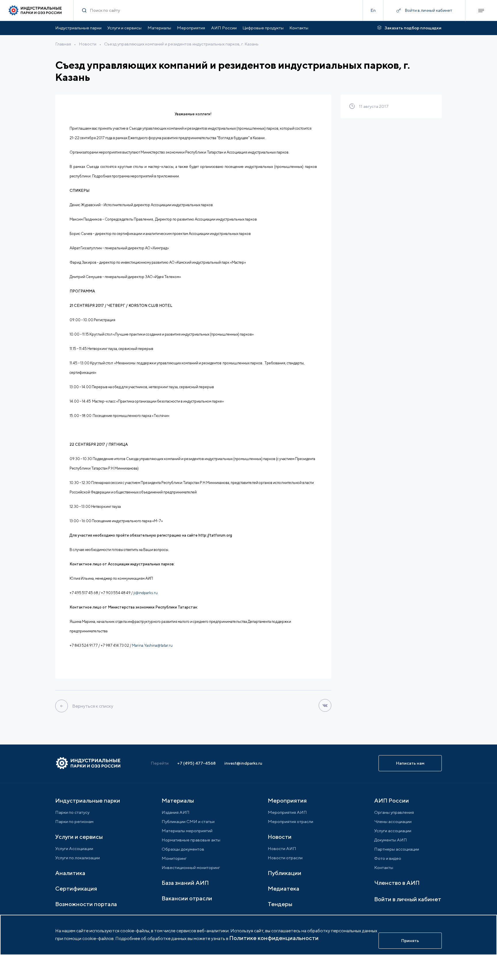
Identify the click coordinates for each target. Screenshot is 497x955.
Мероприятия (191, 27)
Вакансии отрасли (187, 898)
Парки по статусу (72, 812)
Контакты (298, 27)
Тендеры (280, 904)
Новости (87, 43)
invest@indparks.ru (243, 763)
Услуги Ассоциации (74, 848)
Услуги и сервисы (124, 27)
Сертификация (76, 888)
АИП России (224, 27)
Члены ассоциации (393, 821)
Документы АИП (390, 839)
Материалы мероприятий (187, 830)
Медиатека (283, 888)
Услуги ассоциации (392, 830)
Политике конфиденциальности (274, 938)
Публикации (284, 873)
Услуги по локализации (77, 857)
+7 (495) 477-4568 (196, 763)
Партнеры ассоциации (396, 849)
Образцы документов (183, 849)
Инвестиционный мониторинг (191, 867)
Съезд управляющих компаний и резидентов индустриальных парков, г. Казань (181, 43)
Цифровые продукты (263, 27)
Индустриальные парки (78, 27)
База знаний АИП (185, 882)
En (373, 10)
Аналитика (70, 873)
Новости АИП (282, 848)
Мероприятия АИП (287, 812)
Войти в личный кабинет (407, 899)
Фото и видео (387, 858)
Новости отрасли (285, 857)
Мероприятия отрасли (290, 821)
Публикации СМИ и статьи (188, 821)
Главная (63, 43)
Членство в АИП (397, 882)
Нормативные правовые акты (191, 839)
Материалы (159, 27)
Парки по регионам (74, 821)
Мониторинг (174, 858)
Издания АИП (176, 812)
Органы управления (394, 812)
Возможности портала (86, 904)
